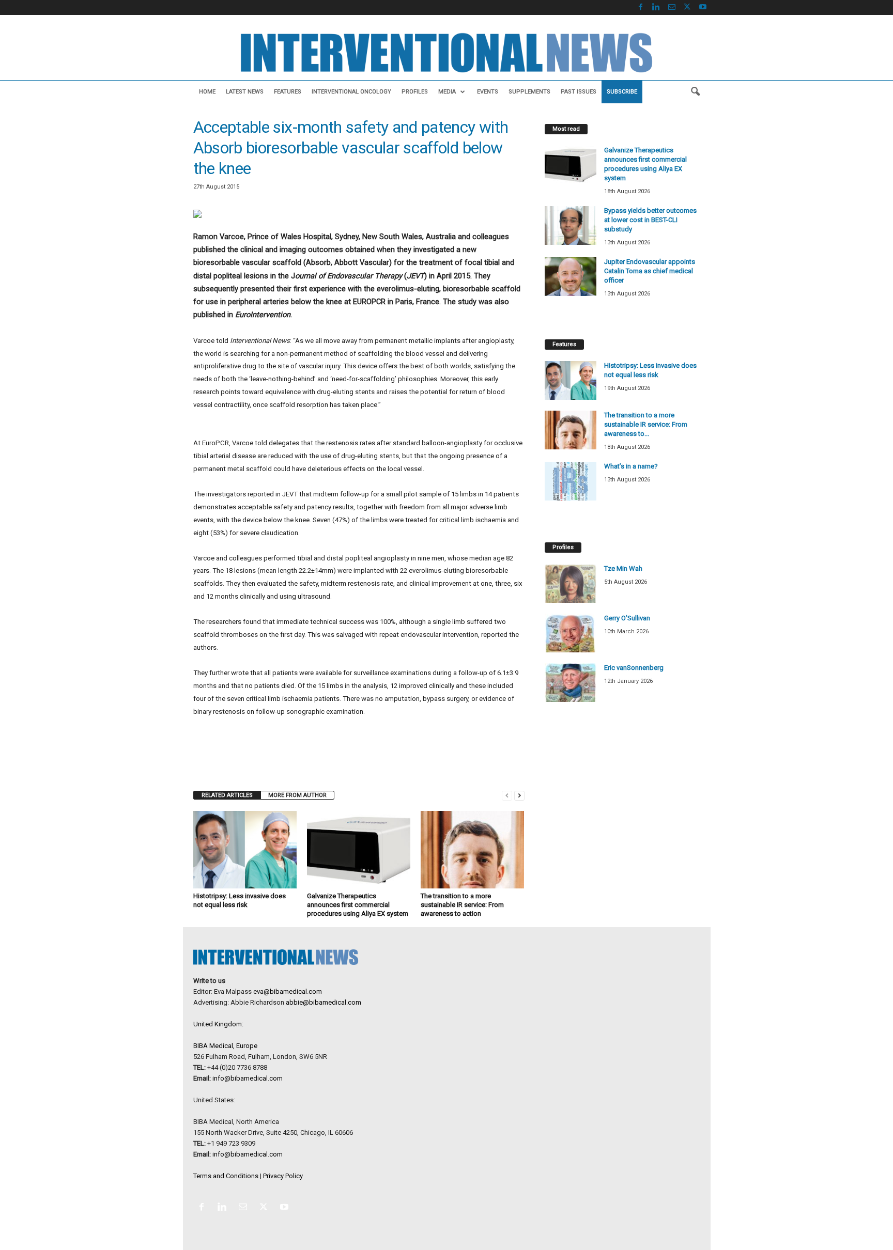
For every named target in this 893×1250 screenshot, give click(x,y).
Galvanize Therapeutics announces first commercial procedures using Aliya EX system (357, 904)
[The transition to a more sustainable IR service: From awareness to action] (472, 849)
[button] (695, 92)
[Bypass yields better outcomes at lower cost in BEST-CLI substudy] (570, 225)
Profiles (415, 91)
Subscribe (622, 91)
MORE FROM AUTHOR (297, 795)
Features (287, 91)
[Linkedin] (656, 7)
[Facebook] (641, 7)
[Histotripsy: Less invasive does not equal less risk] (245, 849)
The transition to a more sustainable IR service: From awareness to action (462, 904)
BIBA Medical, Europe (225, 1046)
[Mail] (672, 7)
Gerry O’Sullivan (627, 618)
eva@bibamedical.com (287, 991)
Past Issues (578, 91)
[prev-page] (507, 795)
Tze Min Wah (623, 568)
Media (447, 91)
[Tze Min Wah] (570, 583)
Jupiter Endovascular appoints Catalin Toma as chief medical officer (649, 271)
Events (487, 91)
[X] (687, 7)
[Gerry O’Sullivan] (570, 633)
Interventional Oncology (351, 91)
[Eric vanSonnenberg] (570, 682)
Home (207, 91)
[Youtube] (703, 7)
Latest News (245, 91)
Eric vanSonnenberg (634, 667)
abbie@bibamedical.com (323, 1002)
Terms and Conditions (225, 1176)
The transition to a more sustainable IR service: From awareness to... (645, 424)
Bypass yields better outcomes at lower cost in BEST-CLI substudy (650, 220)
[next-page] (519, 795)
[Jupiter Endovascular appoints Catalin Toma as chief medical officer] (570, 276)
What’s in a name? (631, 466)
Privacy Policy (283, 1176)
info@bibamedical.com (247, 1078)
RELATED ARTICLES (227, 795)
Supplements (529, 91)
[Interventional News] (446, 52)
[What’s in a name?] (570, 481)
